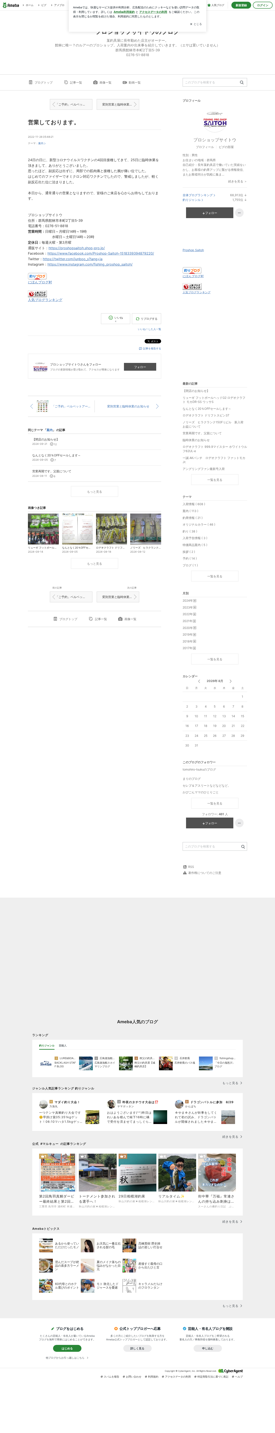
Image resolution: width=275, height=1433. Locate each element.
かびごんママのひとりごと (201, 792)
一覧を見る (214, 480)
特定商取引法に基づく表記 (212, 1376)
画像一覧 (105, 82)
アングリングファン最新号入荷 (204, 469)
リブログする (149, 318)
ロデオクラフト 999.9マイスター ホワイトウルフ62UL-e (215, 449)
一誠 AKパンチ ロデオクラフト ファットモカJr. (214, 460)
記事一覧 (76, 82)
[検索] (242, 83)
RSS (191, 867)
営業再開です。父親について (202, 433)
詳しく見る (137, 1348)
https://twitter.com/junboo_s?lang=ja (72, 259)
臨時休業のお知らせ (196, 440)
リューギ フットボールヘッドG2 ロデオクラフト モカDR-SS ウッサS (214, 400)
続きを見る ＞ (237, 181)
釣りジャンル (192, 200)
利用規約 (153, 1376)
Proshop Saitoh (193, 250)
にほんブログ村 (40, 282)
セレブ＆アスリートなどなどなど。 (207, 785)
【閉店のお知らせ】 (196, 391)
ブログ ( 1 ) (190, 565)
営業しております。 (53, 122)
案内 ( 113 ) (190, 511)
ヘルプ (239, 1376)
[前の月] (199, 681)
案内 (40, 143)
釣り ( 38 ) (190, 531)
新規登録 (241, 5)
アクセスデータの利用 (178, 1376)
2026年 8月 (215, 681)
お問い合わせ (133, 1376)
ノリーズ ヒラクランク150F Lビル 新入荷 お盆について (214, 424)
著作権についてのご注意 (204, 873)
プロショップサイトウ (214, 139)
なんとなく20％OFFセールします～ (207, 408)
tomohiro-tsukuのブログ (199, 769)
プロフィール (205, 147)
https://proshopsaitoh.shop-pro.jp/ (77, 248)
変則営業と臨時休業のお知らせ (120, 104)
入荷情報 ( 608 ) (194, 504)
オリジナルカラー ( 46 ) (199, 524)
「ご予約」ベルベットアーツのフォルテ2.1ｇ (73, 104)
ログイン (262, 5)
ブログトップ (44, 82)
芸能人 (63, 1045)
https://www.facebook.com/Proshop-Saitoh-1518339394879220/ (100, 253)
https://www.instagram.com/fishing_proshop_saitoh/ (90, 264)
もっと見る (94, 491)
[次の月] (230, 681)
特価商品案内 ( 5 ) (195, 545)
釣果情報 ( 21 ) (193, 518)
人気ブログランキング (45, 300)
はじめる (67, 1348)
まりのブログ (192, 778)
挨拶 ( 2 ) (189, 552)
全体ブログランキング (198, 195)
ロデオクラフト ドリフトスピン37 (206, 415)
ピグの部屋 (226, 147)
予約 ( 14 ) (190, 558)
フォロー (140, 367)
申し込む (207, 1348)
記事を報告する (152, 348)
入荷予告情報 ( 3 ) (195, 538)
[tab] (47, 1045)
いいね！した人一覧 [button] (149, 329)
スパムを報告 (111, 1376)
